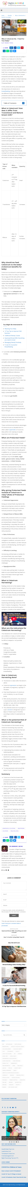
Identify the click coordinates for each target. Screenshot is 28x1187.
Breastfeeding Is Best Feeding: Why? (14, 964)
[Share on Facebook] (15, 47)
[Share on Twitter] (18, 47)
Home (3, 15)
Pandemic (12, 1075)
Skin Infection (18, 1082)
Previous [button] (3, 1127)
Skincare (11, 1082)
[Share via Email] (14, 51)
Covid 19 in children (7, 1053)
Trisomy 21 (18, 1084)
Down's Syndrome (6, 1060)
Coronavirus (10, 1051)
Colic (3, 1051)
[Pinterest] (10, 1107)
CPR (14, 1053)
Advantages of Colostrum (9, 828)
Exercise (4, 1068)
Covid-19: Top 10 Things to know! (11, 1174)
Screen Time (22, 1079)
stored (10, 710)
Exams (13, 1065)
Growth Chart (17, 1068)
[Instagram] (8, 1107)
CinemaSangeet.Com (8, 1156)
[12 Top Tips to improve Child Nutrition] (14, 996)
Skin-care (4, 1082)
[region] (14, 1128)
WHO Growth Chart (12, 1087)
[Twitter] (5, 1107)
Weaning (4, 1087)
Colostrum (5, 831)
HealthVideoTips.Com (8, 1149)
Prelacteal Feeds (14, 831)
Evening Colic (5, 1063)
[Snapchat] (15, 1107)
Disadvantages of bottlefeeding (9, 1058)
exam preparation (6, 1065)
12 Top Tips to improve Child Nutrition (14, 1006)
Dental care (5, 1056)
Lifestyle (10, 15)
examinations (14, 1063)
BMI (3, 1044)
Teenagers (11, 1084)
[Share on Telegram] (11, 51)
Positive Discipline (16, 1077)
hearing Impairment (6, 1070)
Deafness (20, 1053)
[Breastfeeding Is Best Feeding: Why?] (14, 954)
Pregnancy (4, 1079)
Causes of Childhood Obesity (17, 1046)
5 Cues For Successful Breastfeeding (14, 985)
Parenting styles (20, 1075)
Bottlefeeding (9, 1044)
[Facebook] (3, 1107)
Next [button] (24, 1127)
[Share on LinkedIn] (4, 51)
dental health (13, 1056)
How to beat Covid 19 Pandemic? (11, 1171)
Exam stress (19, 1065)
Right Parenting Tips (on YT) (10, 1158)
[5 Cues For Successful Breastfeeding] (14, 975)
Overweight (5, 1075)
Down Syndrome (16, 1060)
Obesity (14, 1070)
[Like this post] (11, 47)
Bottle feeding (18, 1044)
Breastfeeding (21, 828)
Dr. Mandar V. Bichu (8, 43)
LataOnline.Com (6, 1151)
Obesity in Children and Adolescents (10, 1072)
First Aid (10, 1068)
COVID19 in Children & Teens (11, 1167)
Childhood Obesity (17, 1049)
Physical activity (5, 1077)
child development (6, 1049)
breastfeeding (6, 91)
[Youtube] (13, 1107)
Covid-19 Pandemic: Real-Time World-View (14, 1177)
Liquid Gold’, (12, 430)
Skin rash (4, 1084)
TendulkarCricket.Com (8, 1153)
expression (13, 685)
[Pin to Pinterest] (22, 47)
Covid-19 (17, 1051)
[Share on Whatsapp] (7, 51)
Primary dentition (13, 1079)
